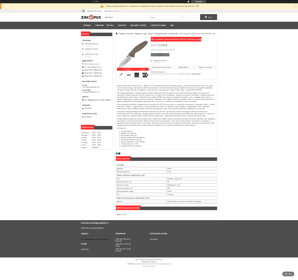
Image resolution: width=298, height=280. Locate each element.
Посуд (150, 34)
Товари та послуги (126, 34)
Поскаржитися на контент (143, 264)
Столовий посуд (160, 34)
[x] (119, 154)
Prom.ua (160, 260)
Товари (98, 25)
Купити (160, 55)
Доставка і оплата (138, 25)
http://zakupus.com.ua (92, 64)
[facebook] (117, 154)
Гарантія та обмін (158, 25)
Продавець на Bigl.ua (149, 262)
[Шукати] (182, 17)
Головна (87, 25)
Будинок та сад (140, 34)
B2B (172, 25)
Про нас (110, 25)
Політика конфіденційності (162, 264)
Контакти (122, 25)
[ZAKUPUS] (91, 17)
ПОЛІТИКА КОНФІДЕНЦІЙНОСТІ (92, 228)
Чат (290, 274)
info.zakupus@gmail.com (92, 67)
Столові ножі (173, 34)
